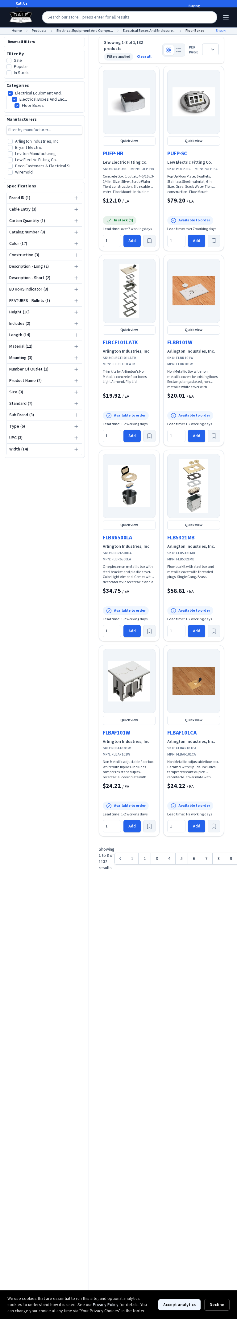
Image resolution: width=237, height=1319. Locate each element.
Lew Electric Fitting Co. (125, 162)
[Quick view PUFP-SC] (193, 102)
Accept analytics (179, 1305)
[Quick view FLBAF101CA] (193, 681)
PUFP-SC (177, 153)
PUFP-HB (113, 153)
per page (193, 50)
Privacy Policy (105, 1305)
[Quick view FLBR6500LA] (129, 486)
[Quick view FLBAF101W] (129, 681)
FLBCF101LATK (120, 342)
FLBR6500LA (117, 538)
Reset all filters (21, 41)
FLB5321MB (181, 538)
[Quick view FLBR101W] (193, 291)
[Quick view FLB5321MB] (193, 486)
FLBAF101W (116, 733)
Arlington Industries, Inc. (127, 351)
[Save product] (149, 241)
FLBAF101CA (182, 733)
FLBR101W (179, 342)
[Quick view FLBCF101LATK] (129, 291)
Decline (217, 1305)
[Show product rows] (179, 50)
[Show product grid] (169, 50)
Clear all (144, 56)
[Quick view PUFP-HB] (129, 102)
